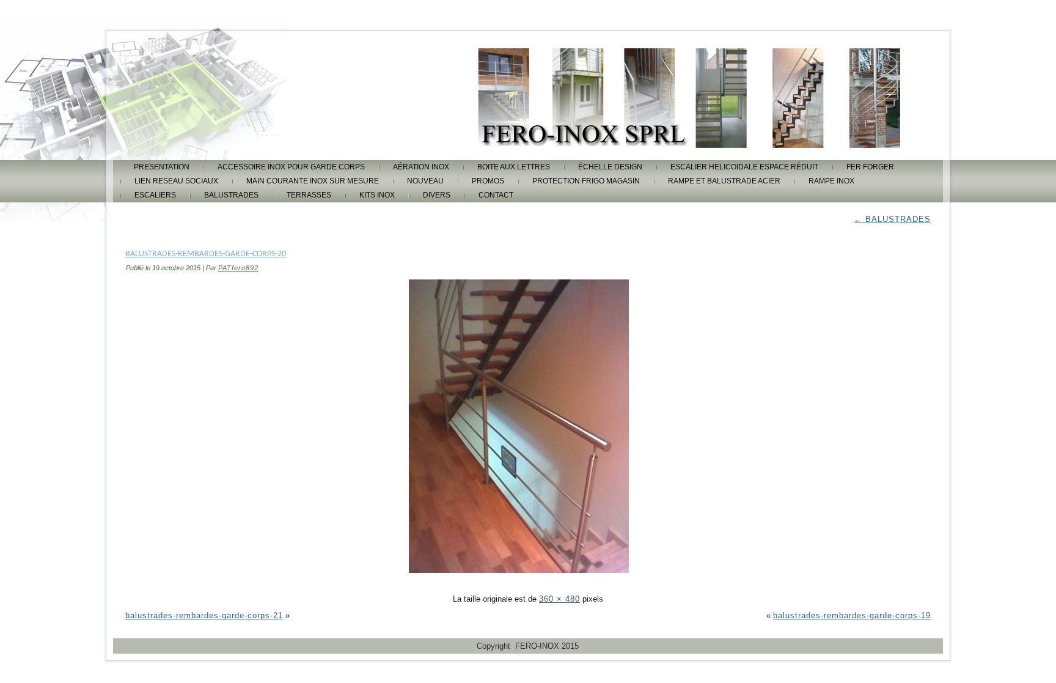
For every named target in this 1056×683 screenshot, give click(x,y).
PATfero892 (238, 267)
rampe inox (831, 181)
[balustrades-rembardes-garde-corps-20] (528, 582)
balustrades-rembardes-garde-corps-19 (852, 615)
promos (488, 181)
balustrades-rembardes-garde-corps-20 (205, 254)
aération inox (421, 167)
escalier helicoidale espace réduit (744, 167)
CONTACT (496, 195)
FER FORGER (870, 167)
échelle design (610, 167)
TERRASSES (309, 195)
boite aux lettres (513, 167)
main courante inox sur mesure (312, 181)
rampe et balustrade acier (724, 181)
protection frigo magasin (586, 181)
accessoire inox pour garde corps (291, 167)
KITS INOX (377, 195)
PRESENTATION (161, 167)
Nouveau (425, 181)
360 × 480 (559, 599)
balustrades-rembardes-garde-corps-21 (204, 615)
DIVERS (436, 195)
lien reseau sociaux (176, 181)
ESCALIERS (155, 195)
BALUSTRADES (231, 195)
